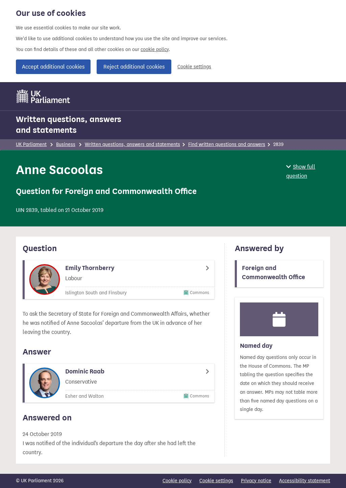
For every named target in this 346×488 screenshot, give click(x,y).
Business (65, 144)
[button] (308, 171)
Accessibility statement (304, 481)
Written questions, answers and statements (68, 124)
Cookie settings (194, 67)
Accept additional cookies (53, 67)
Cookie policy (177, 481)
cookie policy (155, 49)
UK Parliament (31, 144)
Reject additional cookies (134, 67)
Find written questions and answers (226, 144)
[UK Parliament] (43, 96)
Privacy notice (256, 481)
